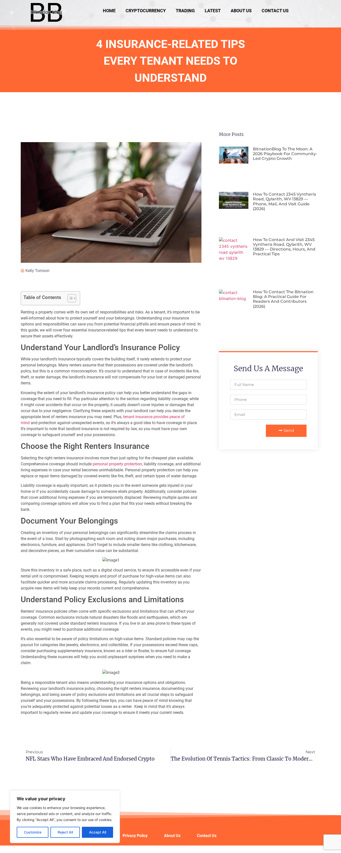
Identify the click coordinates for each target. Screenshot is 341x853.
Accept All (97, 832)
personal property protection (117, 464)
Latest (213, 10)
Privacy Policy (135, 835)
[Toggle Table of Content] (69, 298)
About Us (241, 10)
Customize (32, 832)
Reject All (65, 832)
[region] (65, 817)
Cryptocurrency (146, 10)
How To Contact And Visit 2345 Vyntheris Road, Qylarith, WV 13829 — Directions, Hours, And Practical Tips (284, 247)
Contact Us (275, 10)
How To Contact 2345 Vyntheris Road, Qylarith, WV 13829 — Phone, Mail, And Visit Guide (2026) (284, 201)
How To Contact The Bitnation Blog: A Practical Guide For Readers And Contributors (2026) (283, 299)
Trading (185, 10)
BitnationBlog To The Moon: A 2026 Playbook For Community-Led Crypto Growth (285, 154)
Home (109, 10)
